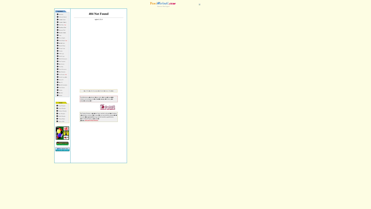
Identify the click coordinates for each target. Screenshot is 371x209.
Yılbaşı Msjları (62, 118)
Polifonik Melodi (63, 17)
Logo (60, 35)
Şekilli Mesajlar (62, 116)
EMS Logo (61, 53)
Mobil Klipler (63, 40)
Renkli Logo (62, 56)
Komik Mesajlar (62, 108)
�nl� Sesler (62, 43)
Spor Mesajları (62, 113)
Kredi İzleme (62, 87)
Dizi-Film (61, 66)
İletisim (60, 95)
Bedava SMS (61, 121)
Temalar (61, 51)
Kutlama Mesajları (63, 111)
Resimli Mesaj (62, 45)
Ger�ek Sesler (62, 19)
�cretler (61, 92)
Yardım (60, 90)
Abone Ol (61, 79)
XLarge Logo (62, 48)
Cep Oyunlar (62, 74)
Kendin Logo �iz (63, 77)
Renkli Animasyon (63, 58)
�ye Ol (60, 82)
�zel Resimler (62, 71)
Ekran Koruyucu (62, 69)
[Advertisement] (98, 72)
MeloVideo (61, 24)
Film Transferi (62, 61)
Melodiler (61, 14)
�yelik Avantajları (63, 85)
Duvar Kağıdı (62, 38)
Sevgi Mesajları (62, 105)
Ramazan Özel (62, 30)
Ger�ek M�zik (62, 22)
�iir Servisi (61, 64)
